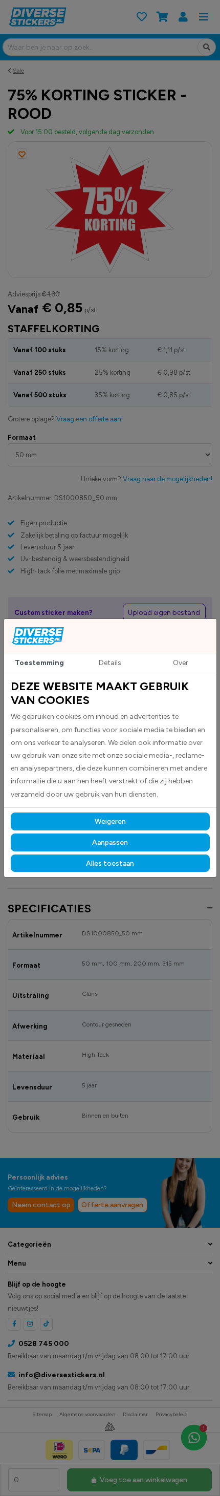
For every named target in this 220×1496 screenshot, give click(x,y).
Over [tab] (180, 662)
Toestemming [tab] (39, 662)
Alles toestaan (110, 863)
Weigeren (110, 821)
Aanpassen (110, 842)
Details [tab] (110, 662)
